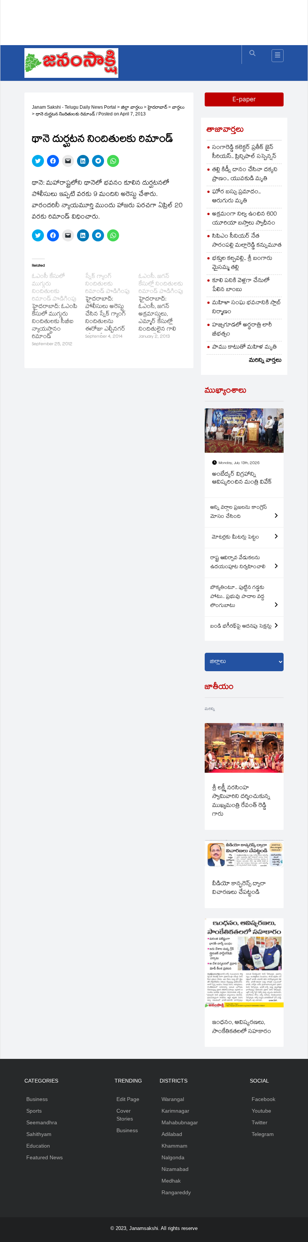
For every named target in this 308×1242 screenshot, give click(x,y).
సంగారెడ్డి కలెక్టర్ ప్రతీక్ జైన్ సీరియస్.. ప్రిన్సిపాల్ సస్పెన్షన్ (244, 152)
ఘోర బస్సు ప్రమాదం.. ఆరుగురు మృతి (236, 196)
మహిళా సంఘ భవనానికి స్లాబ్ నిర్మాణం (246, 307)
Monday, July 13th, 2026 (239, 463)
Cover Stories (124, 1115)
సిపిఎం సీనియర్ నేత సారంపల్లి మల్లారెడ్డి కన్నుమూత (247, 241)
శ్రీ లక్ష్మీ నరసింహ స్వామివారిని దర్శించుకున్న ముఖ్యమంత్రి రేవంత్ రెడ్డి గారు (241, 801)
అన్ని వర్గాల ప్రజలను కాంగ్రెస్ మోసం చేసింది (238, 512)
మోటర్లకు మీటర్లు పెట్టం (234, 537)
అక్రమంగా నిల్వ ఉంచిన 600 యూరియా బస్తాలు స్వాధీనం (244, 219)
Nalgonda (173, 1157)
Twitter (259, 1122)
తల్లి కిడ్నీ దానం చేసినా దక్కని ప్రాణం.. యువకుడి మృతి (245, 174)
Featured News (44, 1157)
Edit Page (127, 1099)
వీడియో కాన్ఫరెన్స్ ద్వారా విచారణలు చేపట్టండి (239, 888)
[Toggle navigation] (278, 55)
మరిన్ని (210, 709)
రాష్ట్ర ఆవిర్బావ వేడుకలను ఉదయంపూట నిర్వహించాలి (238, 563)
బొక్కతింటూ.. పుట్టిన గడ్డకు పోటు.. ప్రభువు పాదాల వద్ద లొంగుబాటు (237, 597)
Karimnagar (175, 1111)
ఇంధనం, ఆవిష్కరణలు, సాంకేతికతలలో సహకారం (241, 1027)
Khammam (174, 1146)
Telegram (263, 1134)
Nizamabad (175, 1169)
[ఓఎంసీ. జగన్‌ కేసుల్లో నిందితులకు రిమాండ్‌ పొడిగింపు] (165, 307)
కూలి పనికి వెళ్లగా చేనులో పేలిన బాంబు (241, 285)
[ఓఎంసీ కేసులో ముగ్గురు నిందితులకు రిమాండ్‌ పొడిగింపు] (58, 311)
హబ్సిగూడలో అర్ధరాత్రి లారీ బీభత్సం (242, 330)
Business (37, 1099)
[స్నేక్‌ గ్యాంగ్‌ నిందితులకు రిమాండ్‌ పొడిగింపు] (112, 307)
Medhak (171, 1181)
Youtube (261, 1111)
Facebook (263, 1099)
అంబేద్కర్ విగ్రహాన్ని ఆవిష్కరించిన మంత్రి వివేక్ (242, 479)
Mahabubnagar (180, 1122)
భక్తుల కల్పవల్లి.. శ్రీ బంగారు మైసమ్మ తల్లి (242, 263)
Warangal (173, 1099)
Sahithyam (38, 1134)
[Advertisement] (161, 21)
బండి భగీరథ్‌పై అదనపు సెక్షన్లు (241, 626)
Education (38, 1146)
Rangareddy (176, 1192)
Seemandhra (41, 1122)
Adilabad (172, 1134)
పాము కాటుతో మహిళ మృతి (244, 348)
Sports (34, 1111)
